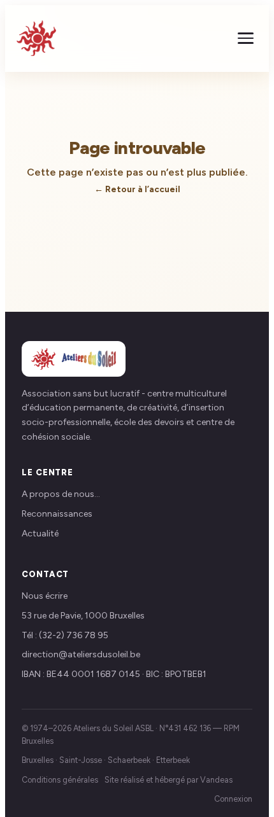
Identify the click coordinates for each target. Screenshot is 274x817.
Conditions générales (60, 780)
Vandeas (216, 780)
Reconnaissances (57, 513)
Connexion (233, 799)
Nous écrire (45, 595)
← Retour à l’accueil (137, 189)
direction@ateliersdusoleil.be (81, 654)
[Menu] (245, 38)
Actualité (40, 533)
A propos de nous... (61, 494)
